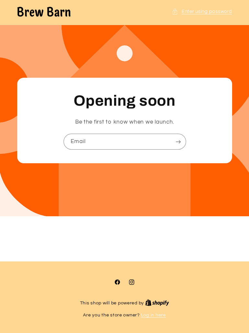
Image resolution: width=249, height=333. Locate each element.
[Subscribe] (178, 142)
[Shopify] (157, 303)
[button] (202, 11)
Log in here (153, 315)
